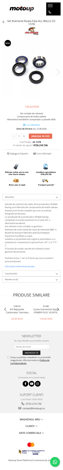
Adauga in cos (40, 136)
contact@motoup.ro (33, 408)
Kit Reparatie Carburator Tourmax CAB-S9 (17, 311)
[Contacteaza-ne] (49, 12)
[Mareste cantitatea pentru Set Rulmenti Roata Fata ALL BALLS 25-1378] (23, 136)
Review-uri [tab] (11, 279)
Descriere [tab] (9, 196)
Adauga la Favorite (18, 153)
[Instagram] (38, 384)
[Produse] (50, 6)
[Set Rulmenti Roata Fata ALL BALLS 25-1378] (31, 68)
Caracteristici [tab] (11, 273)
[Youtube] (31, 384)
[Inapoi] (2, 22)
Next (58, 72)
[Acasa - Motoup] (22, 9)
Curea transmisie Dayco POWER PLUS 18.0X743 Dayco (46, 311)
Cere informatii (43, 153)
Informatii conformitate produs (20, 266)
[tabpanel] (31, 68)
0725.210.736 (33, 403)
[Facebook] (25, 384)
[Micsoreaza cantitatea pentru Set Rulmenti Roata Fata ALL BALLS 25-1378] (14, 136)
